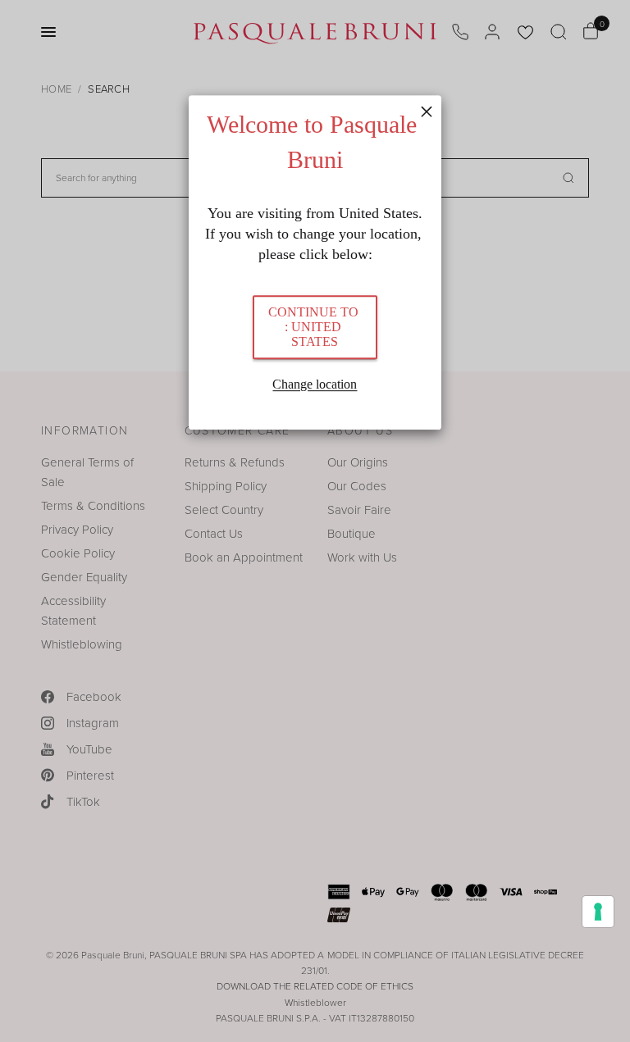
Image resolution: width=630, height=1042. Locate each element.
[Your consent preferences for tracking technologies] (598, 911)
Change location (314, 385)
